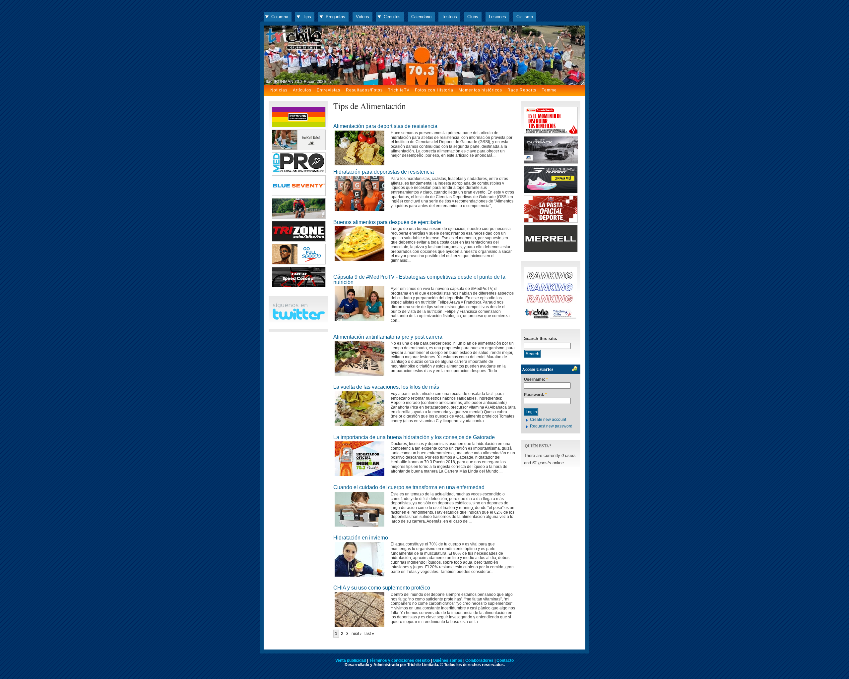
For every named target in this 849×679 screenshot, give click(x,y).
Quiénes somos (447, 660)
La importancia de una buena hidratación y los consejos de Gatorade (414, 437)
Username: (536, 379)
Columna (279, 16)
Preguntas (335, 16)
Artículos (302, 90)
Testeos (449, 16)
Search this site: (540, 338)
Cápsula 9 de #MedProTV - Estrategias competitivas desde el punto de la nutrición (419, 279)
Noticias (279, 90)
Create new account (548, 419)
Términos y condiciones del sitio (399, 660)
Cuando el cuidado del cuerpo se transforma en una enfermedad (409, 487)
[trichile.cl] (424, 55)
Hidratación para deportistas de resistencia (383, 172)
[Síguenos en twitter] (298, 318)
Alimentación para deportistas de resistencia (385, 126)
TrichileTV (399, 90)
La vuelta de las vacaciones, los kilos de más (386, 387)
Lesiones (497, 16)
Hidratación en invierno (360, 537)
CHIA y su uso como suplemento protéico (381, 588)
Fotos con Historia (434, 90)
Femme (549, 90)
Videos (362, 16)
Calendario (421, 16)
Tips (307, 16)
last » (369, 633)
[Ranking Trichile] (550, 318)
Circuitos (392, 16)
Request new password (551, 426)
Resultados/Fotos (364, 90)
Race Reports (521, 90)
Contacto (505, 660)
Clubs (472, 16)
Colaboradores (479, 660)
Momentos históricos (480, 90)
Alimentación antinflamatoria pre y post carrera (387, 337)
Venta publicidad (350, 660)
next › (356, 633)
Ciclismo (524, 16)
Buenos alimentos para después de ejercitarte (387, 222)
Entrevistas (328, 90)
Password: (535, 395)
